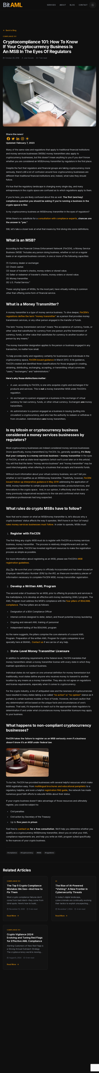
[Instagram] (22, 139)
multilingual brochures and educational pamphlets (60, 786)
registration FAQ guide (56, 790)
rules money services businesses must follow (29, 524)
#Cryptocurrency (27, 853)
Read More (11, 916)
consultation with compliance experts (57, 218)
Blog (72, 5)
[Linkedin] (18, 139)
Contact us (37, 642)
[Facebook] (8, 139)
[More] (27, 139)
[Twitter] (13, 139)
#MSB (39, 853)
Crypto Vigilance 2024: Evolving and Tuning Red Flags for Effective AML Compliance (24, 938)
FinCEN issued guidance (41, 360)
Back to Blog (11, 30)
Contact (83, 5)
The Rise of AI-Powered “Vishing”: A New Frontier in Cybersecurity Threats (71, 889)
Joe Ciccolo (29, 58)
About (63, 5)
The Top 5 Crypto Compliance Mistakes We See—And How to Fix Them (24, 889)
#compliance (12, 853)
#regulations (49, 853)
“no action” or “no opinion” (67, 695)
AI (56, 881)
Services (51, 5)
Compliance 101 (9, 36)
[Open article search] (92, 5)
